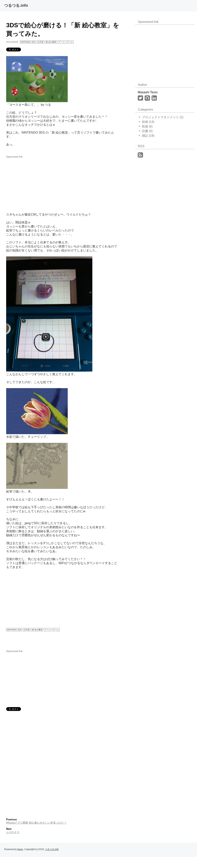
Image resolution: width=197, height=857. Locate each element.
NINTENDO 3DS (28, 42)
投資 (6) (147, 126)
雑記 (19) (148, 135)
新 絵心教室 (51, 42)
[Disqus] (63, 764)
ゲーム (70, 42)
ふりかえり (13, 832)
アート (61, 42)
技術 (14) (148, 121)
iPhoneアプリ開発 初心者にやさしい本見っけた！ (36, 822)
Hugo (20, 849)
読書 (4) (147, 131)
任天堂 (40, 42)
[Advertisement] (35, 182)
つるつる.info (16, 5)
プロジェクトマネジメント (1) (162, 117)
